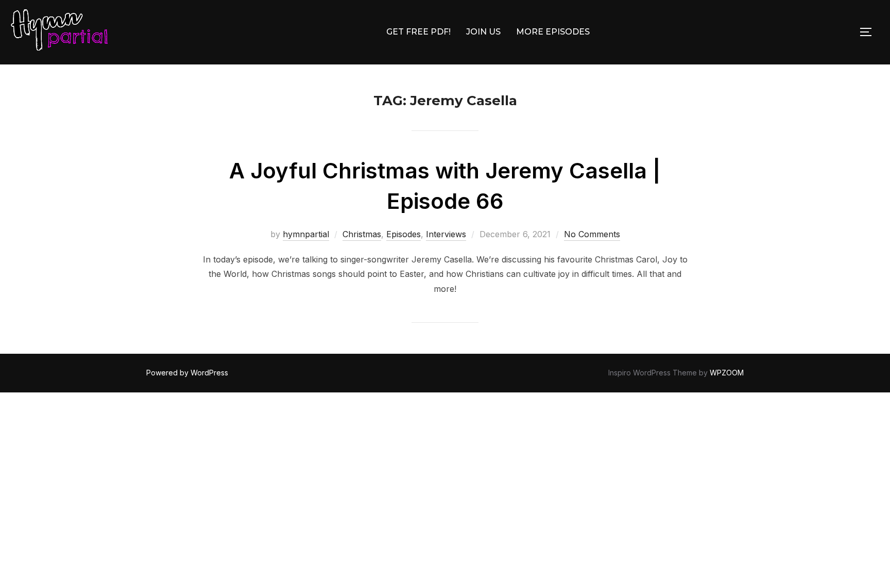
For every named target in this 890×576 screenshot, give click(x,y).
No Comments (592, 234)
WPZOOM (727, 372)
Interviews (446, 234)
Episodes (403, 234)
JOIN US (483, 32)
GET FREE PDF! (418, 32)
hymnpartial (306, 234)
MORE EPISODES (553, 32)
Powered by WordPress (187, 372)
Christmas (362, 234)
